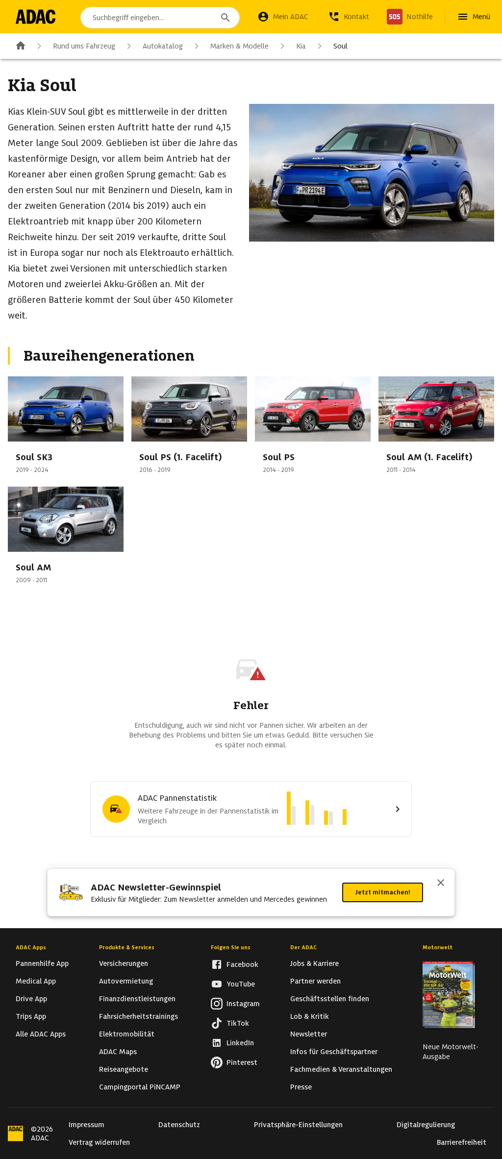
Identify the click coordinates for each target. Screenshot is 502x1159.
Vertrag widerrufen (99, 1142)
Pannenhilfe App (42, 963)
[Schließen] (441, 883)
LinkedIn (240, 1042)
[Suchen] (225, 17)
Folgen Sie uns (231, 947)
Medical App (36, 981)
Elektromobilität (126, 1034)
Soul (340, 46)
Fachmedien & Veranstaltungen (341, 1069)
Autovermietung (126, 981)
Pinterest (241, 1062)
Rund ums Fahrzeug (84, 46)
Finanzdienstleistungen (137, 998)
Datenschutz (179, 1124)
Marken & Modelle (239, 46)
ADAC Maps (118, 1051)
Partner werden (315, 981)
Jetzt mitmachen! (382, 892)
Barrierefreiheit (461, 1142)
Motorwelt (437, 947)
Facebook (242, 964)
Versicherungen (123, 963)
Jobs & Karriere (314, 963)
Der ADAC (303, 947)
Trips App (31, 1016)
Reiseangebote (123, 1069)
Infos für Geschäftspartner (333, 1051)
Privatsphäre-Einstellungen (298, 1124)
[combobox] (160, 17)
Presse (301, 1087)
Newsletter (308, 1034)
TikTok (237, 1023)
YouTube (240, 984)
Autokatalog (163, 46)
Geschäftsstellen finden (329, 998)
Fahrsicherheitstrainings (138, 1016)
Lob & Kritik (309, 1016)
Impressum (86, 1124)
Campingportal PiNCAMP (139, 1087)
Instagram (243, 1003)
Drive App (31, 998)
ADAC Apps (31, 947)
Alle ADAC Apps (41, 1034)
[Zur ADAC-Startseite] (35, 17)
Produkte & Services (126, 947)
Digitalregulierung (426, 1124)
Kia (301, 46)
